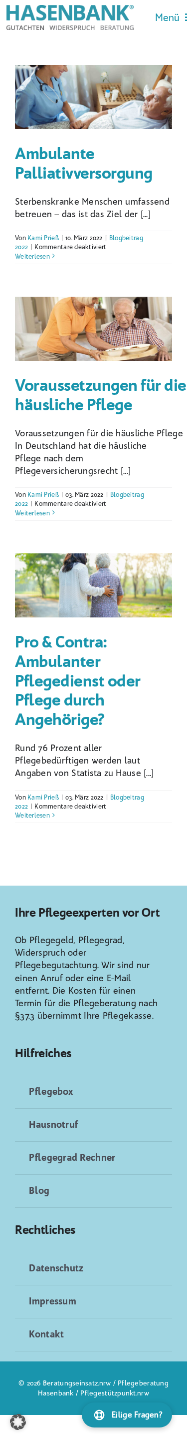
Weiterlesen (32, 256)
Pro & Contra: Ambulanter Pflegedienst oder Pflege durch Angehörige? (78, 680)
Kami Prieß (43, 238)
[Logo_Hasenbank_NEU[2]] (70, 9)
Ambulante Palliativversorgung (84, 163)
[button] (18, 1422)
